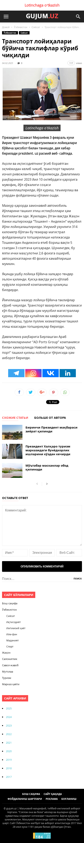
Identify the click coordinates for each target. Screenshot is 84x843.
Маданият (12, 640)
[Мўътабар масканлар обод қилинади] (12, 470)
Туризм (6, 678)
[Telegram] (16, 373)
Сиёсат (36, 27)
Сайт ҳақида (53, 794)
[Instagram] (33, 373)
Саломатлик (9, 659)
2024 (9, 717)
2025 (9, 708)
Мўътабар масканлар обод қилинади (46, 467)
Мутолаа (7, 671)
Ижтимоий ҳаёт (15, 628)
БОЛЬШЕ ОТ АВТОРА (50, 418)
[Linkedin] (68, 373)
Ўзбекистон (20, 27)
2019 (9, 760)
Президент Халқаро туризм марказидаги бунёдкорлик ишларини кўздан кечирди (47, 450)
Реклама (52, 799)
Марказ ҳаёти (10, 684)
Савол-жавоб (10, 665)
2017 (9, 777)
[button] (78, 16)
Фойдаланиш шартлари (25, 799)
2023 (9, 725)
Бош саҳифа (9, 603)
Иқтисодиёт (13, 622)
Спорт (9, 646)
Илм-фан (11, 634)
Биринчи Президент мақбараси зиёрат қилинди (51, 429)
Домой (6, 27)
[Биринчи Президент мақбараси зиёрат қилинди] (12, 432)
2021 (9, 742)
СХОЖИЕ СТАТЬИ (15, 418)
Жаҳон (6, 652)
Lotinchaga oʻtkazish (42, 5)
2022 (9, 734)
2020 (9, 751)
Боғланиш (68, 799)
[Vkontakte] (50, 373)
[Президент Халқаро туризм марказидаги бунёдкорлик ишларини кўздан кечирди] (12, 451)
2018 (9, 768)
